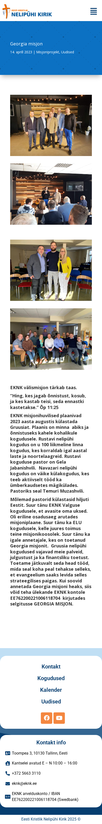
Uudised (67, 52)
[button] (94, 11)
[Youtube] (59, 718)
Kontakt (51, 667)
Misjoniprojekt (47, 52)
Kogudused (51, 678)
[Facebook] (46, 718)
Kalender (51, 690)
